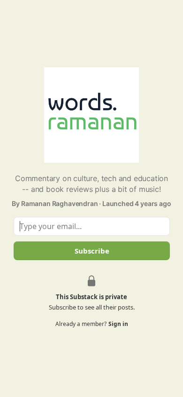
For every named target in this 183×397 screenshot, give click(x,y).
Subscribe (91, 250)
